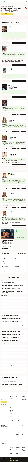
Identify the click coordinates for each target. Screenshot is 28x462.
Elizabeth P (9, 68)
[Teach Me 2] (3, 1)
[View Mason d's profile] (4, 154)
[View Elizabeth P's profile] (4, 70)
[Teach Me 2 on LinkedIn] (3, 405)
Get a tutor (4, 248)
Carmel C (9, 192)
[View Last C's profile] (4, 49)
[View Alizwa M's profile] (4, 87)
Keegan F (9, 136)
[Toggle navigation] (26, 1)
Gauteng (6, 3)
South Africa (2, 3)
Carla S (9, 26)
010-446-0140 (3, 406)
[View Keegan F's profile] (4, 137)
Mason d (9, 153)
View (6, 43)
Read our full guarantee (18, 239)
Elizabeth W (9, 173)
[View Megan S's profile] (4, 103)
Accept (12, 460)
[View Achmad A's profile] (4, 213)
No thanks (16, 460)
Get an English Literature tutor (6, 13)
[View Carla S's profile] (4, 29)
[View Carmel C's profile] (4, 194)
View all (3, 271)
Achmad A (9, 211)
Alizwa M (9, 85)
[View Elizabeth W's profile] (4, 175)
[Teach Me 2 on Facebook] (1, 405)
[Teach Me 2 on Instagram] (5, 405)
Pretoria (9, 3)
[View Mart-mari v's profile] (4, 120)
